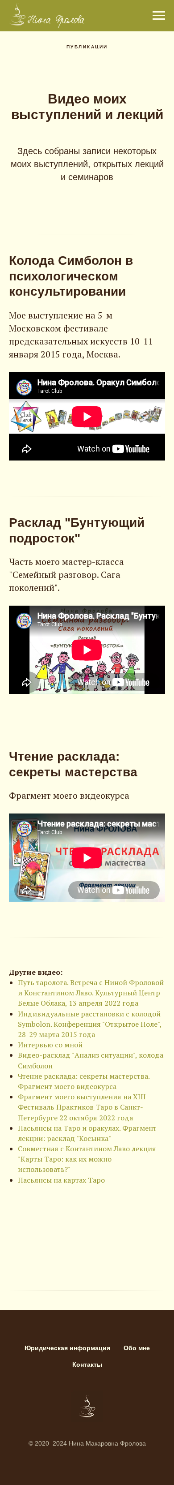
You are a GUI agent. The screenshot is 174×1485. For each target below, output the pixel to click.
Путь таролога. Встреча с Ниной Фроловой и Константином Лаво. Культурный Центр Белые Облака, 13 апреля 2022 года (91, 992)
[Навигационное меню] (159, 15)
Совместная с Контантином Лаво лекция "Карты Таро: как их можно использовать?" (87, 1159)
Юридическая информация (67, 1348)
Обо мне (137, 1348)
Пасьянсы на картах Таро (61, 1180)
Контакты (87, 1364)
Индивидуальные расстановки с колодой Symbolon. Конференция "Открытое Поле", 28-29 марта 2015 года (90, 1024)
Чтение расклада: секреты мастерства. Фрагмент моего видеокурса (83, 1081)
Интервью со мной (50, 1045)
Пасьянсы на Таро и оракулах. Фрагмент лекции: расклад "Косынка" (87, 1133)
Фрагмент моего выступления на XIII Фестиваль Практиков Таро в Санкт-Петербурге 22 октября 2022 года (82, 1107)
